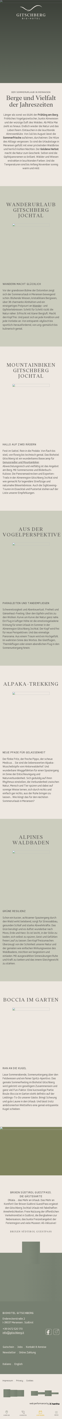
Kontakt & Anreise (36, 1347)
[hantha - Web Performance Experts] (54, 1404)
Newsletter (9, 1352)
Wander (37, 306)
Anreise (6, 1415)
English (18, 1364)
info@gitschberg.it (13, 1333)
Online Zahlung (27, 1352)
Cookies (29, 1381)
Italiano (7, 1364)
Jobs (20, 1347)
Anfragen (40, 1415)
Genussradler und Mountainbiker (21, 462)
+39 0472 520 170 (13, 1329)
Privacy (19, 1381)
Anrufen (23, 1415)
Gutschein (8, 1347)
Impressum (8, 1381)
